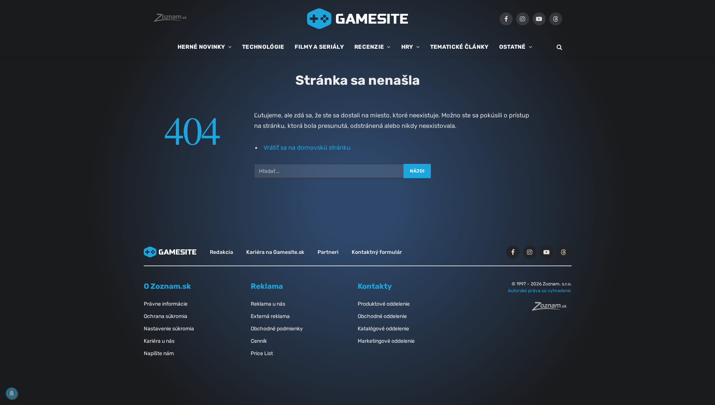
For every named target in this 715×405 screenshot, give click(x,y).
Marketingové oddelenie (386, 341)
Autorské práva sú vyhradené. (540, 290)
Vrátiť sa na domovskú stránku (307, 147)
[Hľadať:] (329, 171)
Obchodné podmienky (277, 329)
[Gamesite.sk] (357, 19)
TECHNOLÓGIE (263, 47)
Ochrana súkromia (165, 316)
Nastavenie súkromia (169, 329)
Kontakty (375, 286)
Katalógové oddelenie (383, 329)
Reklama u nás (268, 304)
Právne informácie (166, 304)
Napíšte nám (159, 353)
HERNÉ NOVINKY (201, 47)
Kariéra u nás (159, 341)
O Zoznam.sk (167, 286)
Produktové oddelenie (384, 304)
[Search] (558, 47)
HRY (407, 47)
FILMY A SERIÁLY (319, 47)
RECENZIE (369, 47)
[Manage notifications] (12, 393)
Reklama (267, 286)
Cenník (259, 341)
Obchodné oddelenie (382, 316)
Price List (262, 353)
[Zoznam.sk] (552, 308)
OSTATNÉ (512, 47)
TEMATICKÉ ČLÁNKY (459, 47)
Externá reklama (270, 316)
